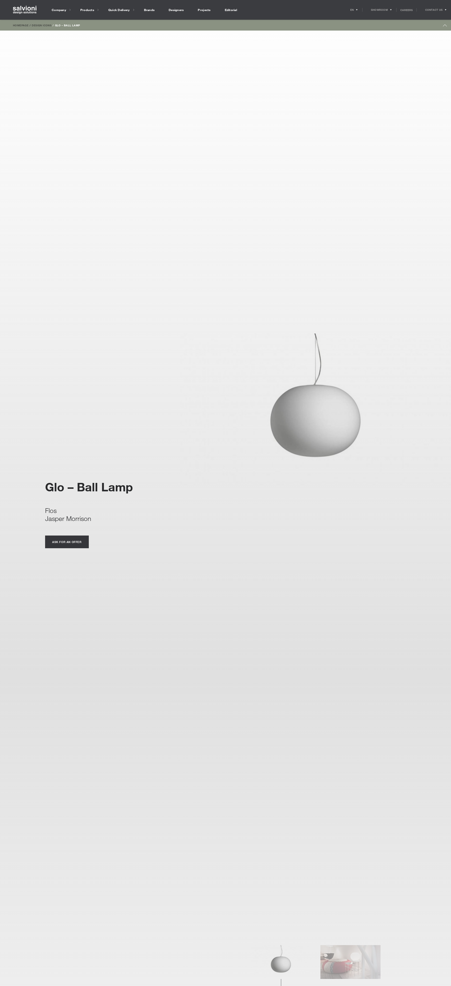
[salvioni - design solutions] (24, 10)
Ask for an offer (67, 542)
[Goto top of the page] (445, 26)
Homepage (20, 25)
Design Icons (41, 25)
